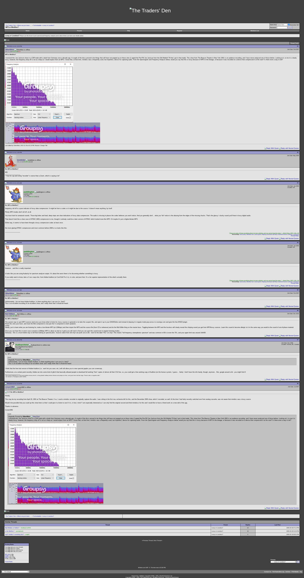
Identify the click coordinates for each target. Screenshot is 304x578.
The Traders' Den (11, 25)
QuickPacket (175, 577)
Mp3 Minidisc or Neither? (12, 528)
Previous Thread (148, 540)
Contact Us (267, 571)
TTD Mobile (295, 571)
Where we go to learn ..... (24, 25)
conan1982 (10, 387)
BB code (7, 554)
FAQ (128, 30)
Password (273, 27)
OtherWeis (9, 50)
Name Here (273, 24)
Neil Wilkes (10, 314)
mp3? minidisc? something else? (14, 534)
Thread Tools (294, 43)
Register (179, 30)
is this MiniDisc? (9, 531)
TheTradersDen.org (278, 571)
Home (27, 30)
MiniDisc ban (250, 234)
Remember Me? (294, 25)
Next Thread (157, 540)
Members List (255, 30)
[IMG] (6, 557)
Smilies (7, 556)
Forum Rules (9, 561)
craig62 (27, 534)
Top (301, 571)
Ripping (264, 234)
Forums (79, 30)
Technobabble (37, 25)
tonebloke (21, 160)
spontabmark (19, 531)
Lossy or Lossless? (48, 25)
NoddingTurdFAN (26, 528)
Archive (287, 571)
